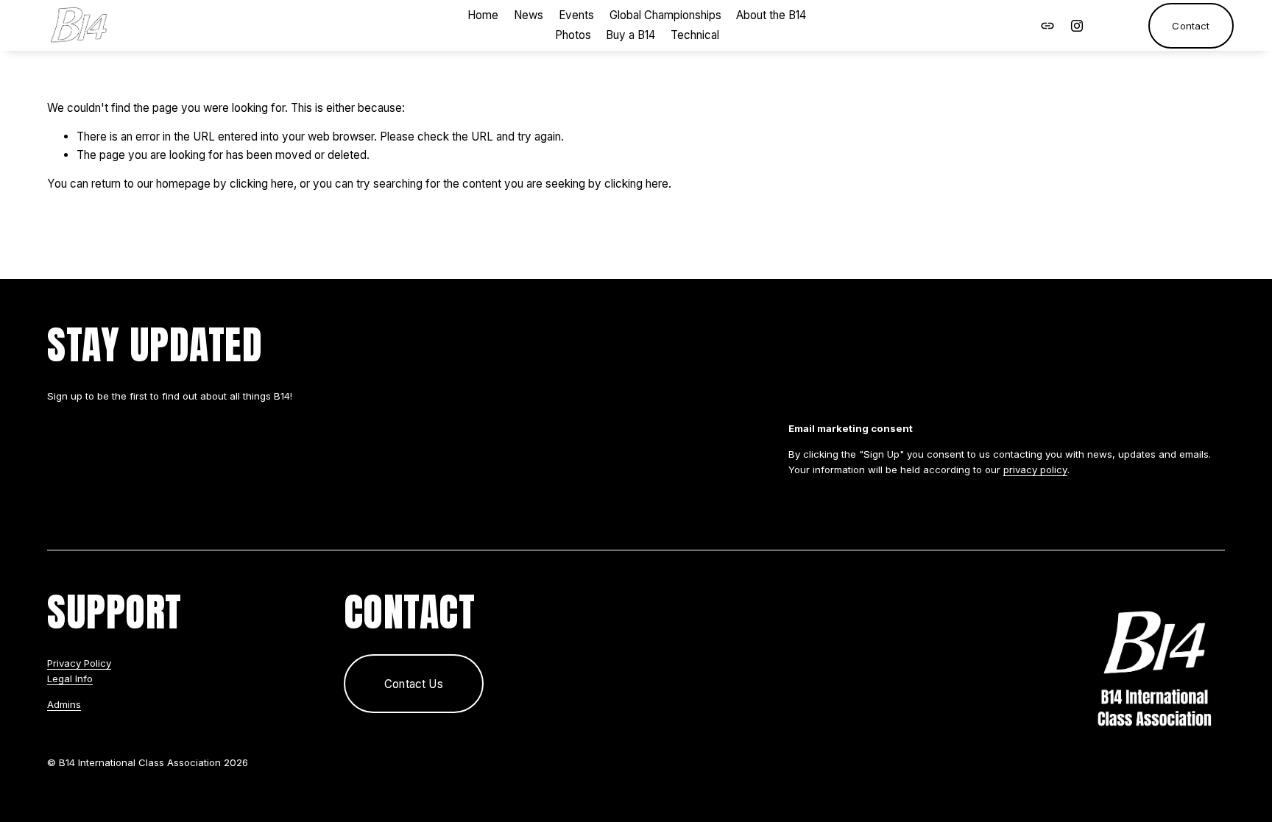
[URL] (1047, 25)
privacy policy (1035, 469)
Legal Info (70, 678)
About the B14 (771, 15)
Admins (64, 704)
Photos (573, 35)
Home (482, 15)
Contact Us (413, 684)
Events (576, 15)
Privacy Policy (79, 663)
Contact (1190, 26)
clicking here (262, 184)
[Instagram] (1077, 25)
